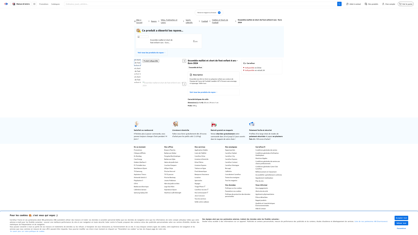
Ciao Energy (138, 159)
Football (204, 21)
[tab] (137, 62)
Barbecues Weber (170, 153)
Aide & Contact (260, 208)
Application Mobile (201, 150)
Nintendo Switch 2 (140, 177)
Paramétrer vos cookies (233, 191)
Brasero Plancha (169, 150)
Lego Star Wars (169, 186)
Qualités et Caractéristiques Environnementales (265, 204)
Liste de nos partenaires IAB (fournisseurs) (371, 221)
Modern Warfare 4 (140, 162)
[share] (184, 61)
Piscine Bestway (169, 177)
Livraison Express (200, 165)
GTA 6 (136, 183)
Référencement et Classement (266, 172)
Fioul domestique (201, 171)
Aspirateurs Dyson (170, 190)
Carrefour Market (231, 153)
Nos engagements (261, 188)
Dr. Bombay (138, 156)
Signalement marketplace (264, 178)
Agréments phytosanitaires (264, 194)
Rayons (154, 21)
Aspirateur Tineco (140, 174)
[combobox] (203, 4)
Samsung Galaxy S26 (141, 193)
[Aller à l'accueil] (6, 4)
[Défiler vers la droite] (184, 84)
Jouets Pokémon (170, 180)
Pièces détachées (261, 197)
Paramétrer (401, 228)
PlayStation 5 (138, 180)
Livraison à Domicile (201, 159)
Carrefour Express (231, 159)
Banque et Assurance (202, 174)
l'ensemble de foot (195, 67)
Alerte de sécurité (261, 191)
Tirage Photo (199, 186)
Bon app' (228, 168)
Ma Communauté (201, 193)
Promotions (138, 150)
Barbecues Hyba (169, 159)
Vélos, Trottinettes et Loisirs (169, 21)
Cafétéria (228, 171)
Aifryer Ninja (168, 168)
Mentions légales (261, 158)
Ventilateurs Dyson (140, 168)
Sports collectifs (189, 21)
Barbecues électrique (141, 186)
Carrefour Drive (200, 156)
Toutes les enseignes (232, 177)
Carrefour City (230, 156)
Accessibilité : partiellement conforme (268, 175)
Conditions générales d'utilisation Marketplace (267, 154)
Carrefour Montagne (232, 165)
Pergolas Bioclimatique (172, 156)
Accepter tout (401, 218)
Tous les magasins (231, 180)
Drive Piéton (199, 162)
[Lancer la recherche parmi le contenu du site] (339, 4)
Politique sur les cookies (233, 188)
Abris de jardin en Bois (171, 183)
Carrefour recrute (201, 190)
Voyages (197, 183)
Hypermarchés (230, 150)
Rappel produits (260, 200)
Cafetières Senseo (140, 190)
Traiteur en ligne (200, 168)
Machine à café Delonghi (172, 193)
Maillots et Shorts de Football (220, 21)
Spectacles (198, 180)
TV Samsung (138, 171)
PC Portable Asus (140, 165)
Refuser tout (401, 223)
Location (198, 177)
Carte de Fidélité (200, 153)
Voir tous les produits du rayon (151, 52)
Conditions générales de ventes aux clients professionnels (267, 162)
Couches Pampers (170, 165)
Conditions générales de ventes (266, 150)
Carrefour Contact (231, 162)
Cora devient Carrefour (233, 174)
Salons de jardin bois (171, 162)
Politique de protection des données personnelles (237, 195)
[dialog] (209, 223)
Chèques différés (140, 153)
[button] (34, 4)
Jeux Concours (200, 196)
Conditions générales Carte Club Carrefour (266, 167)
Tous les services (200, 199)
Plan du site (259, 181)
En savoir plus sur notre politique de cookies (27, 231)
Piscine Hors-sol (169, 171)
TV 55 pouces (168, 174)
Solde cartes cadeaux (202, 202)
